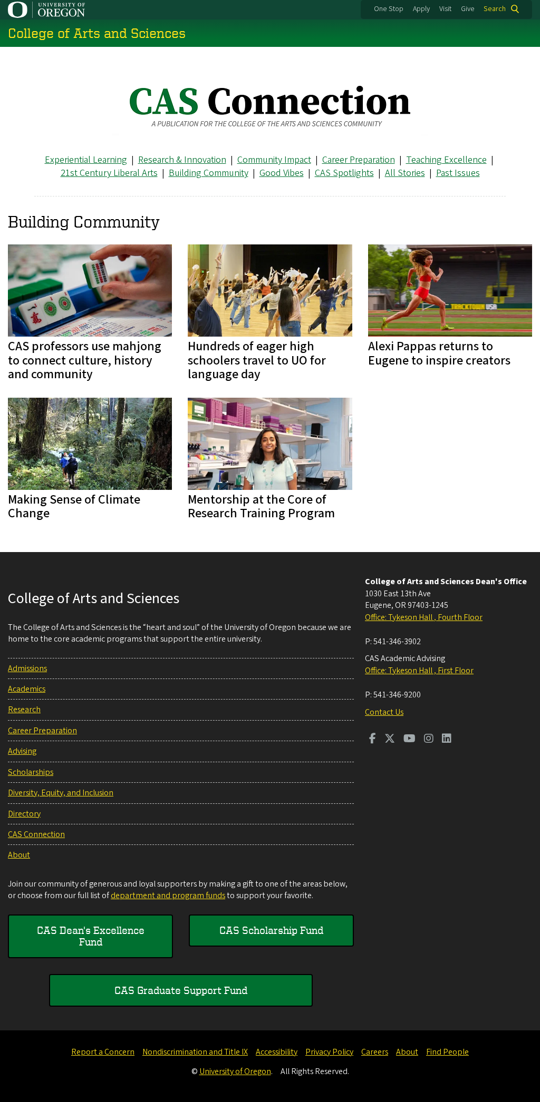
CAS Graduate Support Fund (180, 990)
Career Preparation (358, 159)
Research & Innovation (182, 159)
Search (495, 9)
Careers (374, 1052)
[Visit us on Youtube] (409, 739)
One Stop (388, 9)
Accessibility (276, 1052)
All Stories (405, 173)
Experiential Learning (86, 159)
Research (24, 709)
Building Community (208, 173)
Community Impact (274, 159)
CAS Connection (36, 834)
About (19, 855)
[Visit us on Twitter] (389, 739)
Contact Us (384, 712)
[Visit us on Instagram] (429, 739)
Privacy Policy (329, 1052)
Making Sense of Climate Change (74, 506)
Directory (24, 814)
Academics (26, 689)
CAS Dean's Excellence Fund (90, 936)
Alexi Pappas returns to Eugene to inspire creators (439, 353)
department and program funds (168, 895)
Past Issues (458, 173)
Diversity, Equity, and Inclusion (60, 793)
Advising (22, 751)
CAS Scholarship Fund (271, 930)
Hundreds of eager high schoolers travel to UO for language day (257, 360)
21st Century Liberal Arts (109, 173)
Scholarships (30, 772)
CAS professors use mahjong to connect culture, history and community (84, 360)
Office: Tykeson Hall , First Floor (419, 670)
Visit (445, 9)
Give (468, 9)
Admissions (27, 668)
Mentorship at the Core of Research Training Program (261, 506)
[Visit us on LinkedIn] (447, 739)
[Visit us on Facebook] (372, 739)
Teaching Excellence (446, 159)
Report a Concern (102, 1052)
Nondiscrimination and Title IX (195, 1052)
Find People (447, 1052)
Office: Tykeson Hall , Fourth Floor (424, 617)
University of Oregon (235, 1071)
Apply (421, 9)
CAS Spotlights (344, 173)
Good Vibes (281, 173)
